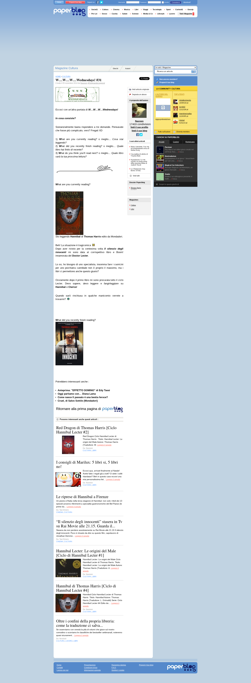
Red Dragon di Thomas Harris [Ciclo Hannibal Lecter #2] (86, 430)
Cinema (116, 10)
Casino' (176, 142)
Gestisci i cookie (118, 670)
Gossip (190, 10)
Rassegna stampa (119, 665)
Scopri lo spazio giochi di (169, 184)
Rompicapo (190, 142)
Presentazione (90, 665)
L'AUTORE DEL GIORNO (161, 95)
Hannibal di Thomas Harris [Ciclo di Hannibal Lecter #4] (86, 588)
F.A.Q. (114, 668)
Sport (168, 10)
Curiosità (179, 10)
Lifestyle (160, 14)
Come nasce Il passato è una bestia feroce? (83, 397)
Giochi (115, 69)
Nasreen (83, 83)
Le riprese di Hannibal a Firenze (82, 496)
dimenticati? (187, 2)
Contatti (60, 668)
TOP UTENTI (179, 94)
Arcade (161, 142)
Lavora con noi (62, 670)
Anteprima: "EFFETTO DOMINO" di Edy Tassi (84, 390)
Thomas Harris (136, 188)
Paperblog (70, 11)
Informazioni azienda (92, 670)
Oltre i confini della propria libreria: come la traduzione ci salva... (85, 623)
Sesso (104, 14)
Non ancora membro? (168, 79)
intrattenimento (185, 100)
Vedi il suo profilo (139, 127)
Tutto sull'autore (164, 132)
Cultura (133, 205)
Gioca (181, 152)
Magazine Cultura (66, 68)
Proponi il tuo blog (166, 82)
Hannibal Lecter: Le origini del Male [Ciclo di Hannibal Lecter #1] (86, 553)
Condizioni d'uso (90, 668)
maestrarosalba (185, 114)
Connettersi (176, 2)
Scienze (135, 14)
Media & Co (148, 14)
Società (94, 10)
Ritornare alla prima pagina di (79, 409)
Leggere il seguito (104, 445)
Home (59, 2)
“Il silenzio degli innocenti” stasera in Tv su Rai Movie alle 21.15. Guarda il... (89, 524)
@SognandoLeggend (96, 83)
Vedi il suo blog (139, 130)
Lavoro (172, 14)
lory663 (182, 107)
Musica (127, 10)
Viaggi (145, 10)
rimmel (182, 120)
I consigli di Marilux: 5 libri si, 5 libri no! (87, 464)
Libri (132, 209)
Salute (124, 14)
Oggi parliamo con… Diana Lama (77, 393)
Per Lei (94, 14)
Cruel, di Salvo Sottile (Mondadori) (78, 400)
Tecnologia (157, 10)
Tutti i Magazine (186, 14)
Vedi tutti (136, 176)
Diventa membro (183, 132)
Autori (127, 69)
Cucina (115, 14)
